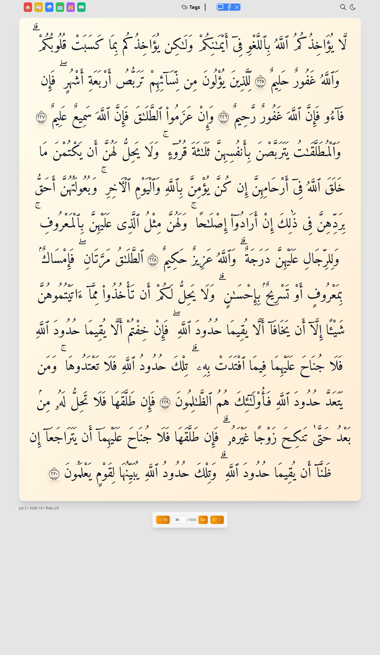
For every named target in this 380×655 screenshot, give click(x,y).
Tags (194, 7)
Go (203, 519)
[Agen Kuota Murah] (220, 7)
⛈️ (49, 7)
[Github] (228, 7)
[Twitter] (236, 7)
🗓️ (60, 7)
